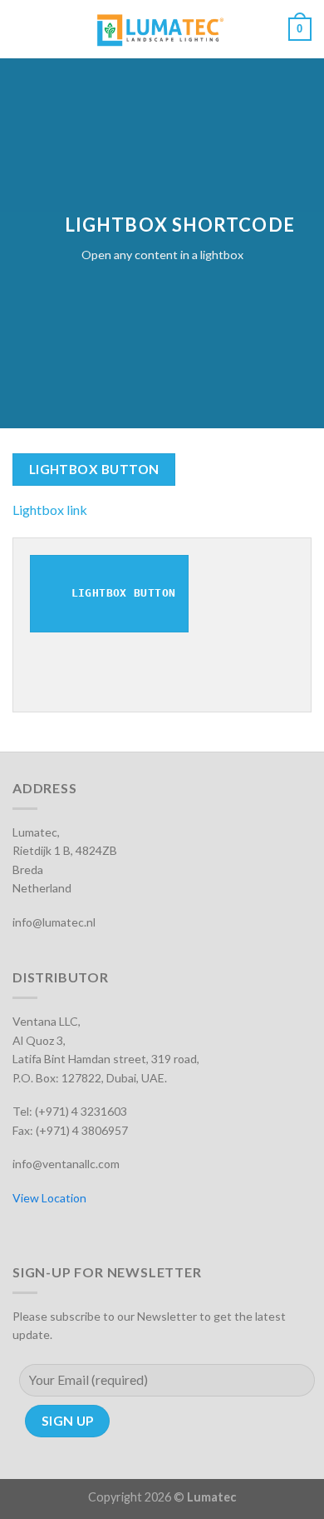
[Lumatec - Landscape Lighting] (160, 29)
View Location (49, 1198)
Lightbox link (49, 509)
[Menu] (22, 28)
